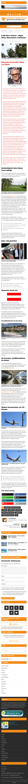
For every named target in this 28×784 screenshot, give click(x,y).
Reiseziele (3, 684)
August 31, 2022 (11, 545)
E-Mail (2, 580)
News (2, 679)
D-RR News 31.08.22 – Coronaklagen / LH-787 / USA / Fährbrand (17, 543)
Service (3, 686)
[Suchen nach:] (14, 26)
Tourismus (3, 688)
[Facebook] (15, 14)
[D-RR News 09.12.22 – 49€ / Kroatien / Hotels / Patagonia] (4, 537)
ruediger (15, 41)
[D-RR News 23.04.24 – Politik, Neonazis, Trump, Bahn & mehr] (4, 551)
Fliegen (4, 510)
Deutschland (4, 668)
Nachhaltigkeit (4, 677)
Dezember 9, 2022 (12, 538)
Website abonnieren (14, 641)
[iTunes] (10, 14)
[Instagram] (17, 14)
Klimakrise (11, 510)
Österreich (18, 512)
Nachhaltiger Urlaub (7, 512)
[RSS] (13, 14)
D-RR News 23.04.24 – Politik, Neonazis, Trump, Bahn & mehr (17, 550)
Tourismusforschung (7, 515)
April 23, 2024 (11, 552)
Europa (3, 670)
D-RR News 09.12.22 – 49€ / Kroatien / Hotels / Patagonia (16, 536)
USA (16, 515)
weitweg (3, 693)
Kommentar (4, 566)
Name (2, 576)
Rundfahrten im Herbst (7, 392)
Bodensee (7, 507)
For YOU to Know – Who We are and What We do (12, 777)
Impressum (3, 766)
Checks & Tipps (4, 665)
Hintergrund (4, 675)
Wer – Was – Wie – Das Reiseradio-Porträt (10, 775)
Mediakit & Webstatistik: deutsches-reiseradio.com (12, 773)
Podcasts (3, 681)
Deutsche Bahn (16, 507)
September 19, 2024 (7, 41)
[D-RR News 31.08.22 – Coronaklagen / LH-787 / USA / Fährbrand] (4, 544)
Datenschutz (4, 768)
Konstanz (18, 510)
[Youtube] (20, 14)
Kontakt (3, 771)
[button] (26, 11)
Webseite (3, 584)
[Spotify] (8, 14)
